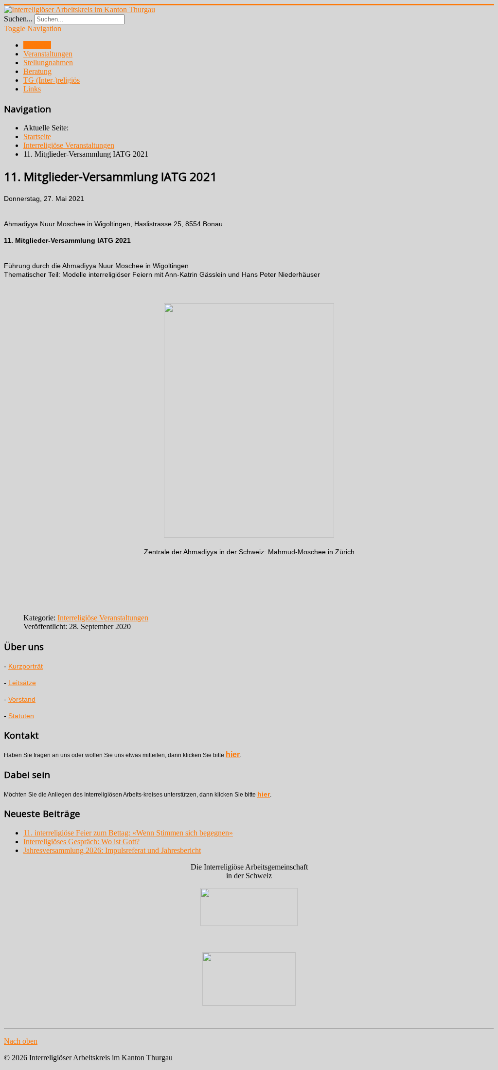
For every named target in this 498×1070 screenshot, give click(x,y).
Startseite (37, 45)
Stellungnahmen (48, 62)
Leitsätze (22, 683)
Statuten (21, 716)
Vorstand (22, 699)
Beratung (37, 71)
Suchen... (18, 19)
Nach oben (20, 1041)
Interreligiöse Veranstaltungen (102, 618)
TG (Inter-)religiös (51, 80)
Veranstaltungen (47, 54)
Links (32, 89)
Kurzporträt (25, 666)
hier (233, 754)
